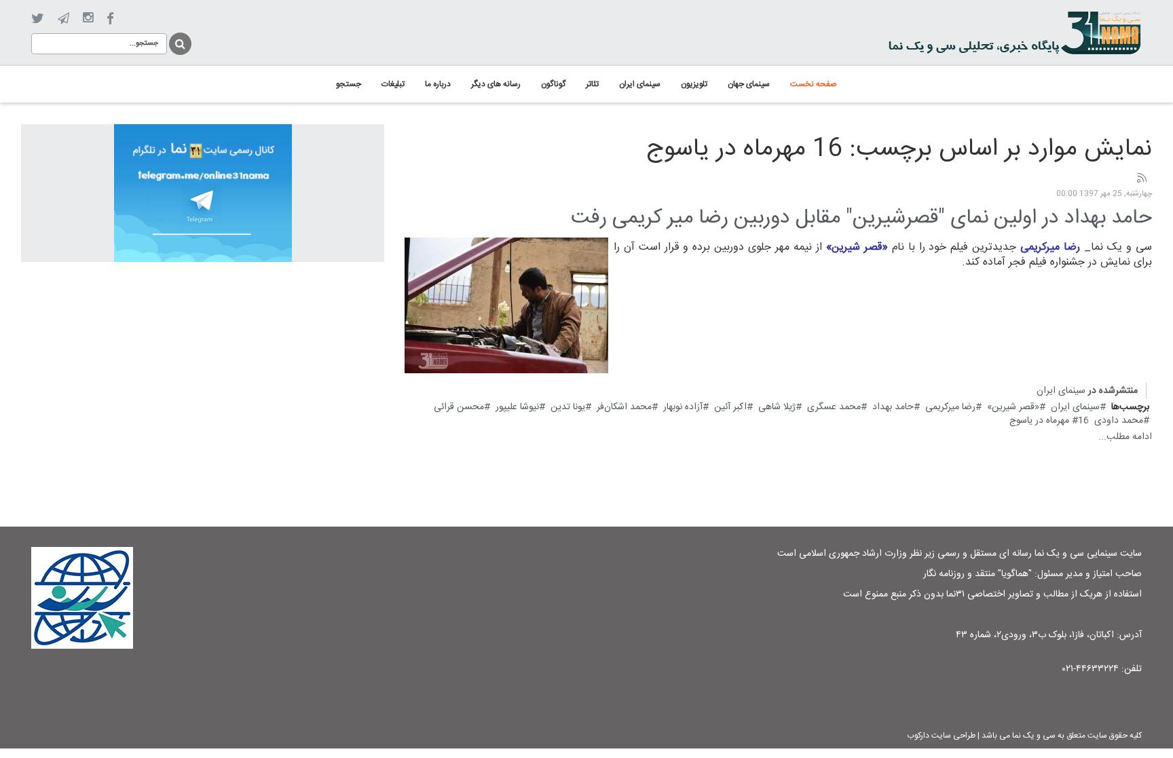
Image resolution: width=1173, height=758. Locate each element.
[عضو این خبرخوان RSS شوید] (1141, 178)
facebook (110, 19)
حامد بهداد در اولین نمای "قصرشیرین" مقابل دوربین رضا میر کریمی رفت (861, 218)
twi (37, 19)
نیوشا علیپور (517, 407)
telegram (63, 18)
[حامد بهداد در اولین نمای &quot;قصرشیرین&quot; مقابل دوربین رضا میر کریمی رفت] (506, 305)
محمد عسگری (834, 407)
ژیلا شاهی (777, 407)
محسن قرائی (459, 407)
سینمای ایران (1061, 391)
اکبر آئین (730, 407)
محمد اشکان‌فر (624, 407)
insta (88, 18)
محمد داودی (1118, 421)
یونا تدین (568, 407)
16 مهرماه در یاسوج (1049, 421)
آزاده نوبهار (683, 407)
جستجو (179, 42)
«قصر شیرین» (1013, 407)
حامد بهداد (893, 407)
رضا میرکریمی (950, 407)
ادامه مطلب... (1125, 437)
